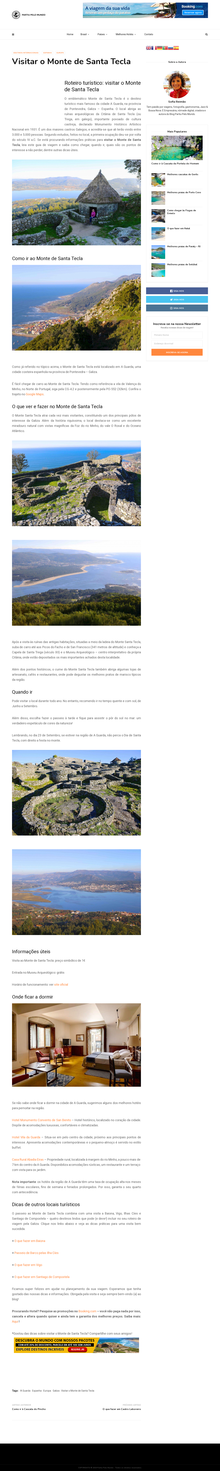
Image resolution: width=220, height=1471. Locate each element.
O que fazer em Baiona (29, 1241)
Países (101, 34)
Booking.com (87, 1311)
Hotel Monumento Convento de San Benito (41, 1120)
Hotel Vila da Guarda (26, 1137)
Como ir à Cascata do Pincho (29, 1409)
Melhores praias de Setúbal (182, 264)
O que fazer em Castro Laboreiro (122, 1409)
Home (70, 34)
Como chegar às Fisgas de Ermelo (181, 212)
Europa (60, 53)
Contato (148, 34)
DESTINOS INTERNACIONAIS (25, 53)
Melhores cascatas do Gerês (182, 174)
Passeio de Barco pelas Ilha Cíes (36, 1253)
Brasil (84, 34)
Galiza (56, 1390)
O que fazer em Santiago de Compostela (41, 1277)
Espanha (47, 53)
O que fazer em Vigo (28, 1265)
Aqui (15, 1321)
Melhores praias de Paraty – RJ (184, 246)
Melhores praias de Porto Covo (184, 192)
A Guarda (25, 1390)
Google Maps (35, 394)
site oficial (61, 984)
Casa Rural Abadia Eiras (28, 1159)
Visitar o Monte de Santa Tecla (77, 1390)
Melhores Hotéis (124, 34)
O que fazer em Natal (178, 228)
